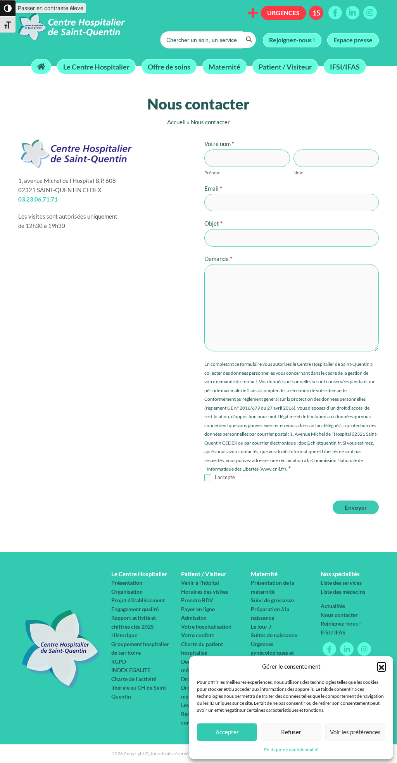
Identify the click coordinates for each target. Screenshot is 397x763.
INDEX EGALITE (130, 670)
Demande (218, 258)
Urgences (283, 12)
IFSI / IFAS (333, 632)
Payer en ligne (198, 609)
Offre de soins (169, 66)
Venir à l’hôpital (200, 582)
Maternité (224, 66)
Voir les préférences (355, 731)
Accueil (176, 121)
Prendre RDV (197, 600)
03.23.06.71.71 (38, 199)
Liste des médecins (343, 591)
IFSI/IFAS (345, 66)
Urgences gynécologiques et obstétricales (272, 653)
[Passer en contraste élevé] (8, 8)
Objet (213, 223)
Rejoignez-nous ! (292, 39)
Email (213, 188)
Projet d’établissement (138, 600)
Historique (124, 635)
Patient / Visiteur (285, 66)
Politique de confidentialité (291, 750)
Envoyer (356, 507)
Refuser (291, 731)
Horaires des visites (204, 591)
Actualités (333, 606)
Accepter (227, 731)
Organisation (127, 591)
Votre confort (197, 635)
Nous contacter (339, 615)
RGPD (118, 661)
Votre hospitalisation (206, 626)
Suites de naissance (274, 635)
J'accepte (224, 477)
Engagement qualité (135, 609)
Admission (194, 617)
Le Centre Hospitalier (96, 66)
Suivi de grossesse (272, 600)
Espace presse (353, 39)
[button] (381, 666)
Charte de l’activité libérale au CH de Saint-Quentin (139, 688)
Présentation (126, 582)
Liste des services (341, 582)
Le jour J (261, 626)
